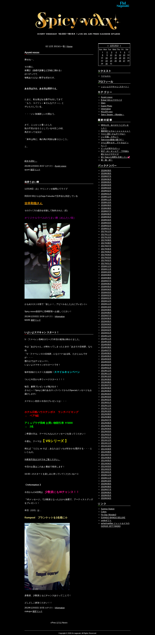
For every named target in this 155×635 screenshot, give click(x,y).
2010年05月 (106, 495)
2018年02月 (106, 226)
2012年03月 (106, 431)
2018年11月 (106, 199)
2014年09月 (106, 344)
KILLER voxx (107, 112)
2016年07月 (106, 281)
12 (120, 55)
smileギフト (106, 520)
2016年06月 (106, 284)
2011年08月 (106, 452)
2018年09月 (106, 205)
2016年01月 (106, 298)
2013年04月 (106, 394)
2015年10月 (106, 307)
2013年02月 (106, 400)
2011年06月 (106, 458)
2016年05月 (106, 286)
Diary (103, 103)
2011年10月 (106, 446)
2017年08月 (106, 243)
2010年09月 (106, 484)
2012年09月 (106, 414)
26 (120, 61)
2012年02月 (106, 434)
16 (107, 58)
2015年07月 (106, 315)
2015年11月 (106, 304)
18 (116, 58)
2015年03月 (106, 327)
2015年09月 (106, 310)
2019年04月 (106, 185)
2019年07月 (106, 176)
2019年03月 (106, 188)
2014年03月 (106, 362)
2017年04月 (106, 255)
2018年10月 (106, 202)
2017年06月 (106, 249)
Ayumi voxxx (60, 166)
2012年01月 (106, 437)
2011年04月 (106, 463)
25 (116, 61)
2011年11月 (106, 443)
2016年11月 (106, 269)
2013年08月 (106, 382)
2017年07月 (106, 246)
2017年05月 (106, 252)
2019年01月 (106, 194)
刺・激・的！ (107, 160)
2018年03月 (106, 223)
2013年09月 (106, 379)
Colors (104, 512)
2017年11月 (106, 234)
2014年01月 (106, 368)
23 (107, 61)
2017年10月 (106, 237)
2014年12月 (106, 336)
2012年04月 (106, 429)
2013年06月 (106, 388)
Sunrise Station (107, 509)
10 (111, 55)
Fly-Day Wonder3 (108, 515)
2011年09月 (106, 449)
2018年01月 (106, 228)
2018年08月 (106, 208)
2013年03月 (106, 397)
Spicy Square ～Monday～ (112, 114)
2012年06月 (106, 423)
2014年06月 (106, 353)
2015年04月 (106, 324)
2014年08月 (106, 347)
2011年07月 (106, 455)
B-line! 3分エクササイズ (111, 100)
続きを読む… (31, 161)
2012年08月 (106, 417)
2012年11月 (106, 408)
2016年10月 (106, 272)
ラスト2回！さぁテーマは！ (113, 134)
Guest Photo (106, 106)
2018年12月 (106, 197)
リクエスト (106, 76)
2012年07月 (106, 420)
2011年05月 (106, 460)
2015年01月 (106, 333)
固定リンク (35, 170)
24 (111, 61)
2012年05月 (106, 426)
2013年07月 (106, 385)
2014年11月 (106, 339)
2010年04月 (106, 498)
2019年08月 (106, 173)
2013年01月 (106, 402)
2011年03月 (106, 466)
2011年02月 (106, 469)
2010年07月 (106, 489)
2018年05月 (106, 217)
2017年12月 (106, 231)
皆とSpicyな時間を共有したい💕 (115, 157)
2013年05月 (106, 391)
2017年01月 (106, 263)
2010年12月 (106, 475)
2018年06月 (106, 214)
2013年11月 (106, 373)
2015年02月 (106, 330)
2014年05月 (106, 356)
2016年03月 (106, 292)
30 (107, 64)
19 (120, 58)
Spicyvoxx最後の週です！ (112, 139)
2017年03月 (106, 257)
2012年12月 (106, 405)
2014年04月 (106, 359)
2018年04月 (106, 220)
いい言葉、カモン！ (110, 137)
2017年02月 (106, 260)
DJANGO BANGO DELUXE (113, 517)
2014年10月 (106, 342)
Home (70, 46)
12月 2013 (114, 46)
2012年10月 (106, 411)
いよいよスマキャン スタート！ (115, 86)
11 (116, 55)
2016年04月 (106, 289)
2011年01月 (106, 472)
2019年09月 (106, 170)
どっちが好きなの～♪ (110, 148)
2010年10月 (106, 481)
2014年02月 (106, 365)
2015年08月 (106, 313)
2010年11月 (106, 478)
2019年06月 (106, 179)
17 (111, 58)
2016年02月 (106, 295)
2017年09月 (106, 240)
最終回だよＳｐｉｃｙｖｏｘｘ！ (115, 131)
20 (124, 58)
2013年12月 (106, 371)
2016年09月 (106, 275)
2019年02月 (106, 191)
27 (124, 61)
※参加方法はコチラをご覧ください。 (42, 459)
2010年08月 (106, 486)
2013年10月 (106, 376)
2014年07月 (106, 350)
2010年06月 (106, 492)
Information (60, 316)
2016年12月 (106, 266)
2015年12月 (106, 301)
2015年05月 (106, 321)
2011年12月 (106, 440)
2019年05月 (106, 182)
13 (124, 55)
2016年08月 (106, 278)
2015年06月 (106, 318)
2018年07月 (106, 211)
